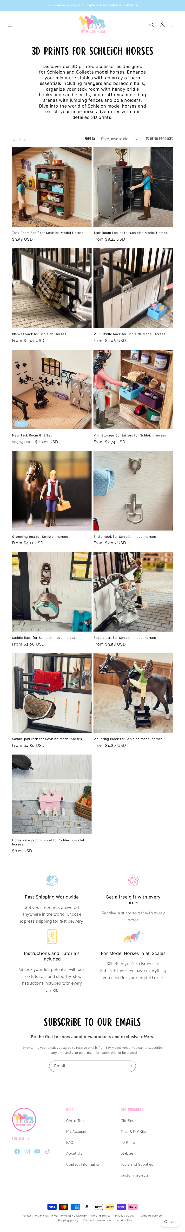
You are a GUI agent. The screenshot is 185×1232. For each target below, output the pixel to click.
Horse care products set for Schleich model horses (48, 842)
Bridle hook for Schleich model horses (124, 536)
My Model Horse (46, 1216)
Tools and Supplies (137, 1164)
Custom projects (135, 1175)
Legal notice (123, 1220)
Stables (127, 1153)
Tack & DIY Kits (133, 1132)
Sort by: (90, 139)
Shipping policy (68, 1220)
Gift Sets (128, 1121)
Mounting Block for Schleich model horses (128, 739)
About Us (74, 1153)
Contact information (97, 1220)
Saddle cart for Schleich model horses (124, 638)
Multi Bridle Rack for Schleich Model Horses (129, 334)
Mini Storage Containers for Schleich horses (129, 435)
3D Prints (128, 1142)
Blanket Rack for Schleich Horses (39, 334)
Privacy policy (125, 1215)
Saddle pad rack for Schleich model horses (47, 739)
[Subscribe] (130, 1066)
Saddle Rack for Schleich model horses (44, 638)
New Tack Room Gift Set (32, 435)
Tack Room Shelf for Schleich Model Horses (48, 233)
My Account (76, 1132)
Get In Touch (76, 1121)
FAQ (69, 1142)
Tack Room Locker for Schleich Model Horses (130, 233)
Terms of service (150, 1215)
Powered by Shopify (73, 1216)
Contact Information (83, 1164)
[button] (10, 25)
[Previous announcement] (9, 5)
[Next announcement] (175, 5)
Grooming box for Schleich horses (40, 536)
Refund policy (101, 1215)
